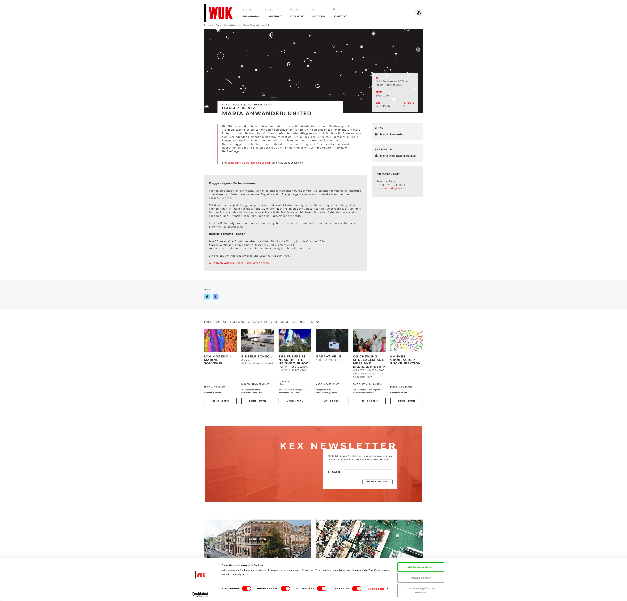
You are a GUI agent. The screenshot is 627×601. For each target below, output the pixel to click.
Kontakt (340, 16)
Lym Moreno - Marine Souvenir (217, 360)
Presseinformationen (227, 25)
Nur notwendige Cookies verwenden (421, 590)
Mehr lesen (220, 401)
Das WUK (297, 16)
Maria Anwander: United (398, 155)
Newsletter (272, 9)
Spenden (248, 9)
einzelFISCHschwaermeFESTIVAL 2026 (273, 358)
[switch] (285, 588)
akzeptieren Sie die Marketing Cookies (249, 162)
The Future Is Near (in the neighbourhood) (296, 360)
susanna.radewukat (391, 188)
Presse (294, 9)
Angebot (275, 16)
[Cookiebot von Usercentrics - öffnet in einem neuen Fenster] (200, 594)
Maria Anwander (392, 134)
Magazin (318, 16)
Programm (251, 16)
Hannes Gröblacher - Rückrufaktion (405, 360)
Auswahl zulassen (420, 577)
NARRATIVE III (328, 356)
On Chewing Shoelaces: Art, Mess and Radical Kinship (369, 362)
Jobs (312, 9)
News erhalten (377, 481)
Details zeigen (376, 588)
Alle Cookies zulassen (420, 567)
